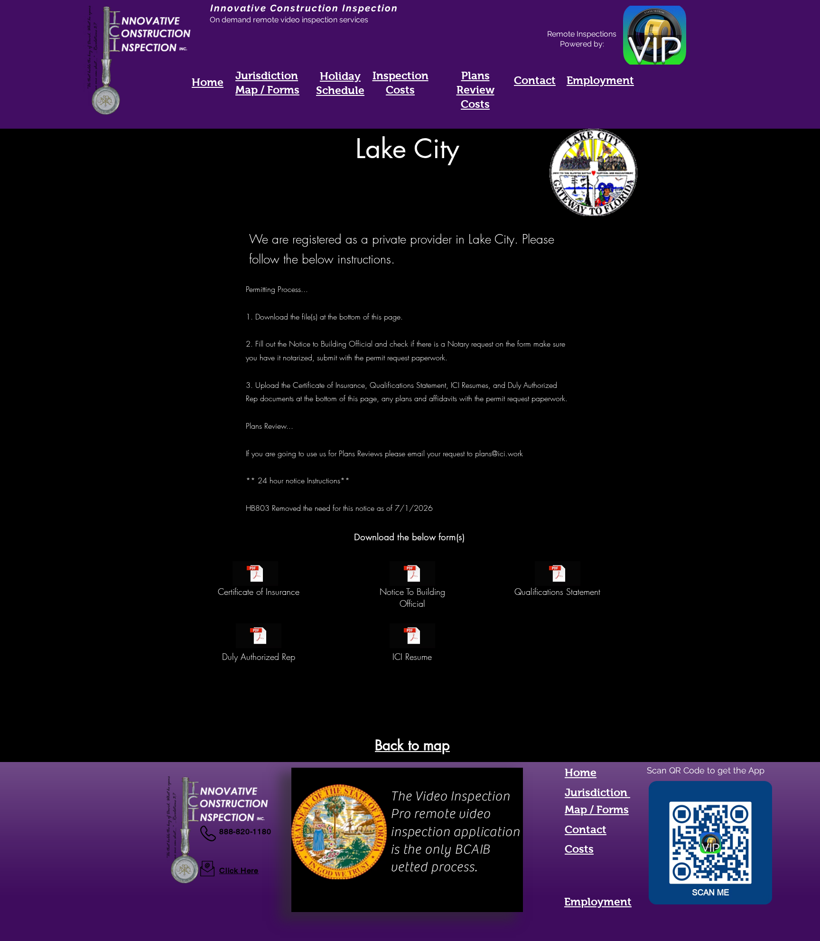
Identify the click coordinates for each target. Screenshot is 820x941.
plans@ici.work (499, 453)
